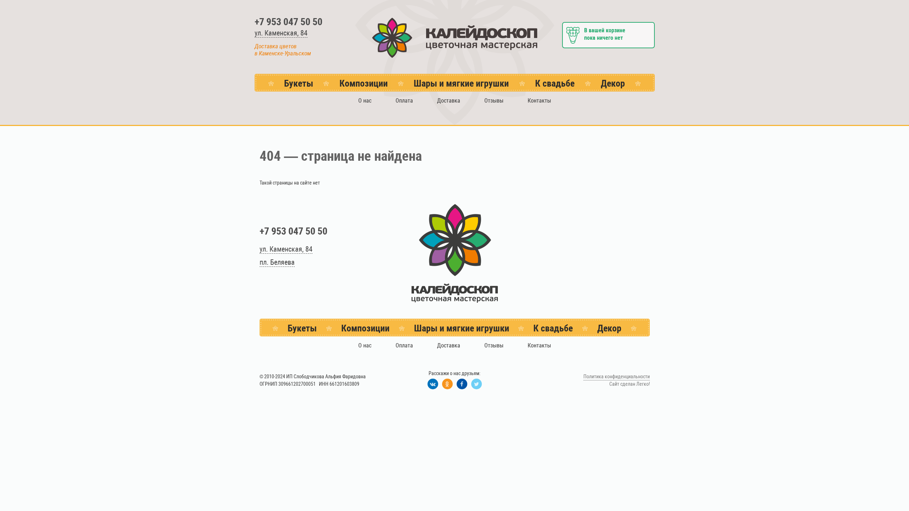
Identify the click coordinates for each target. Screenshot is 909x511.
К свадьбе (555, 83)
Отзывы (494, 100)
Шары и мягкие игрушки (461, 83)
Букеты (298, 83)
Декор (613, 83)
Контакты (539, 100)
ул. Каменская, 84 (281, 33)
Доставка (448, 100)
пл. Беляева (277, 262)
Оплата (404, 100)
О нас (364, 100)
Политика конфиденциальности (616, 376)
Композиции (363, 83)
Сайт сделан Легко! (629, 384)
